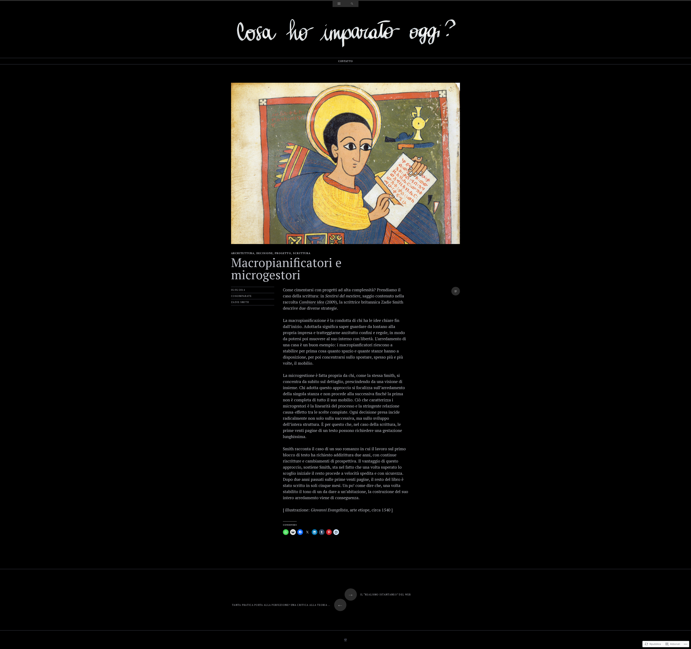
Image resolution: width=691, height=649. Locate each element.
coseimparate (241, 296)
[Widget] (339, 4)
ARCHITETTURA (242, 253)
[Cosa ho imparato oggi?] (345, 32)
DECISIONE (264, 253)
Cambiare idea (311, 302)
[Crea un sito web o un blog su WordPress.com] (345, 640)
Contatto (345, 61)
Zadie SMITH (240, 302)
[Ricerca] (352, 4)
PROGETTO (283, 253)
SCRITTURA (302, 253)
